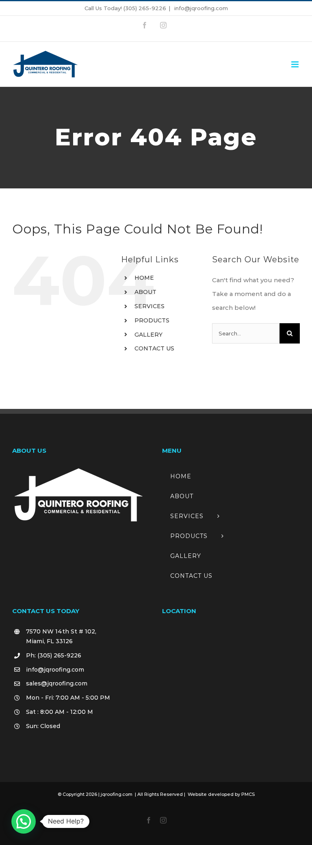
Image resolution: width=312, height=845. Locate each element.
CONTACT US (154, 348)
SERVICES (149, 306)
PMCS (248, 794)
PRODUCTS (151, 320)
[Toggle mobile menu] (295, 64)
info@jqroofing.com (200, 8)
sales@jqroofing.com (56, 683)
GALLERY (148, 334)
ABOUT (145, 292)
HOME (144, 277)
